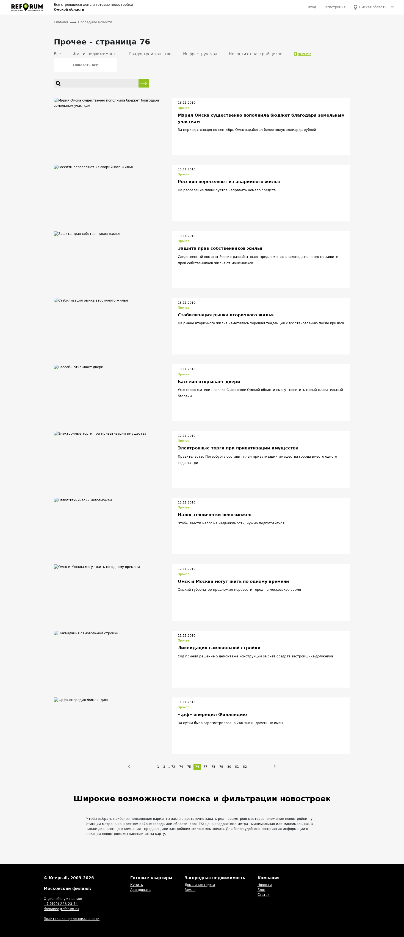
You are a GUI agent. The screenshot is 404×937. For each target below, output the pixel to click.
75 (189, 767)
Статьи (264, 895)
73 (173, 767)
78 (213, 767)
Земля (190, 890)
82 (245, 767)
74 (181, 767)
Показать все (85, 65)
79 (221, 767)
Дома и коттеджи (200, 885)
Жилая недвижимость (95, 54)
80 (229, 767)
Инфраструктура (200, 54)
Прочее (184, 108)
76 (197, 767)
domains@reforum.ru (61, 909)
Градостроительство (150, 54)
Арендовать (140, 890)
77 (205, 767)
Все (57, 54)
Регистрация (334, 7)
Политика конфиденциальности (71, 919)
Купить (136, 885)
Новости (265, 885)
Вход (312, 7)
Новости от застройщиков (255, 54)
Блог (261, 890)
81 (237, 767)
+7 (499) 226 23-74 (61, 904)
